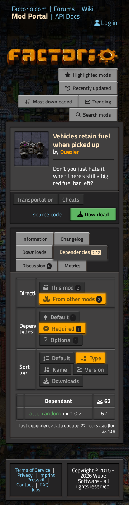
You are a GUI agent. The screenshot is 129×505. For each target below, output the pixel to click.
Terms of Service (32, 470)
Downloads (34, 252)
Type (94, 358)
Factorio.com (29, 9)
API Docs (67, 16)
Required (65, 328)
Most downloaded (52, 101)
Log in (109, 22)
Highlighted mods (91, 74)
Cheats (71, 199)
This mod (64, 287)
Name (59, 369)
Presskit (36, 480)
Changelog (72, 239)
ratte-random (44, 413)
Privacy (25, 475)
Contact (24, 485)
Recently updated (91, 88)
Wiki (88, 9)
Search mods (96, 114)
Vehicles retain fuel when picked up (81, 140)
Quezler (69, 151)
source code (47, 214)
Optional (63, 340)
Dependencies (79, 252)
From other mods (75, 299)
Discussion (36, 265)
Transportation (35, 199)
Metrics (72, 265)
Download (96, 214)
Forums (64, 9)
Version (93, 369)
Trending (101, 101)
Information (35, 239)
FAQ (44, 485)
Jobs (36, 490)
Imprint (47, 475)
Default (61, 317)
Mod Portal (29, 16)
